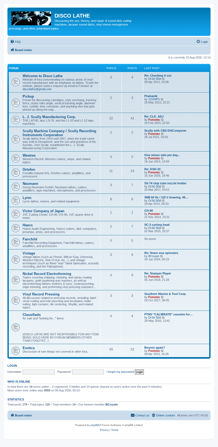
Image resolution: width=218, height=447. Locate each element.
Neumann (30, 184)
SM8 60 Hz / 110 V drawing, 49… (166, 197)
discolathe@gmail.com (37, 89)
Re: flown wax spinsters (161, 252)
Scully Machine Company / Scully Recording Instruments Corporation (59, 133)
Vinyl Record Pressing (41, 294)
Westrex (29, 155)
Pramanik (150, 96)
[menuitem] (15, 42)
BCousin (153, 256)
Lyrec (27, 198)
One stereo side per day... (162, 155)
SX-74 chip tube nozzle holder (165, 183)
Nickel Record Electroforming (47, 274)
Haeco (28, 225)
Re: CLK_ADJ (154, 116)
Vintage (29, 253)
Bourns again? (154, 347)
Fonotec (154, 119)
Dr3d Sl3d (154, 78)
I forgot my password (120, 371)
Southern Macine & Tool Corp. (165, 293)
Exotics (29, 348)
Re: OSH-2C (152, 169)
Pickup (28, 96)
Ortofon (29, 170)
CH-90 (148, 210)
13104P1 (154, 99)
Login (12, 365)
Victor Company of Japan (43, 211)
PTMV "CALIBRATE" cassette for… (168, 314)
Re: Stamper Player (157, 273)
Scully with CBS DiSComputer (165, 130)
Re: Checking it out (157, 75)
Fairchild (30, 239)
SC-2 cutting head (157, 224)
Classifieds (32, 315)
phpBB (95, 425)
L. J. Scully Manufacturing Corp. (49, 117)
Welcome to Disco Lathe (42, 76)
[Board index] (31, 17)
